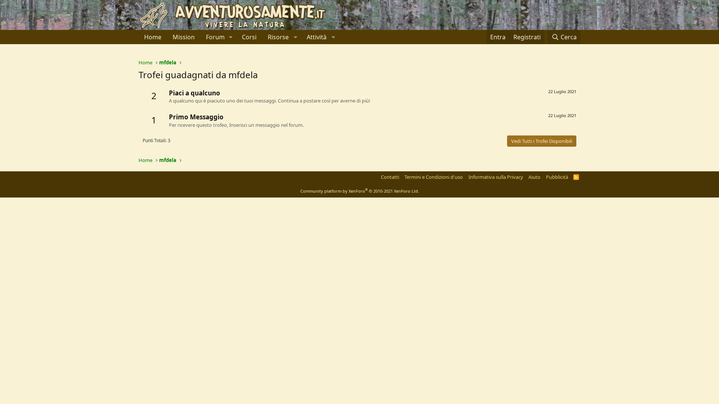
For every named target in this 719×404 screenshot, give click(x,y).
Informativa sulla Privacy (495, 177)
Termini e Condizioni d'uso (433, 177)
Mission (184, 37)
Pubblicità (557, 177)
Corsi (249, 37)
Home (152, 37)
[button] (230, 37)
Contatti (390, 177)
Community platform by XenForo (359, 191)
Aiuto (534, 177)
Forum (215, 37)
